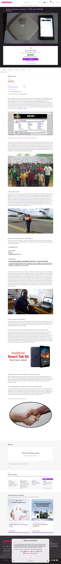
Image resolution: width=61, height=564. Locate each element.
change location (36, 5)
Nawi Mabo (9, 10)
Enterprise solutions (54, 546)
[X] (5, 546)
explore (37, 497)
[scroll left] (50, 473)
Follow (30, 59)
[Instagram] (9, 546)
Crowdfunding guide (44, 476)
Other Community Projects (13, 87)
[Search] (23, 2)
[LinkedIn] (10, 546)
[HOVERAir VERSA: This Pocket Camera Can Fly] (18, 510)
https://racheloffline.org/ (19, 106)
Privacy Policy (6, 560)
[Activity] (50, 2)
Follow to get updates (47, 488)
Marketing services (54, 543)
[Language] (44, 2)
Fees (51, 541)
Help (37, 476)
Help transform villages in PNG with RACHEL (25, 9)
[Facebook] (3, 546)
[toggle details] (29, 532)
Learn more (13, 485)
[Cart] (47, 2)
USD (39, 2)
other (24, 87)
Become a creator (53, 544)
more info (10, 82)
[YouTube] (7, 546)
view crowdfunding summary (30, 63)
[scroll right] (52, 496)
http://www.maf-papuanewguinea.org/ (20, 198)
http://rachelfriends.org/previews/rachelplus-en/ (26, 138)
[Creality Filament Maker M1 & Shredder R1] (42, 510)
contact (13, 82)
